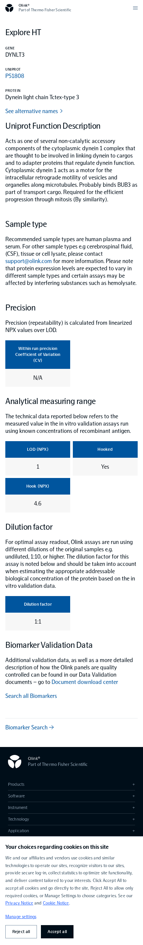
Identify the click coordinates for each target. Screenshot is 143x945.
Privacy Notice (19, 903)
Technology (71, 819)
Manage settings (20, 916)
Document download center (85, 682)
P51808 (14, 76)
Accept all (57, 931)
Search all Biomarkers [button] (31, 696)
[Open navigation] (135, 8)
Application (71, 831)
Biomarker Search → (29, 727)
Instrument (71, 807)
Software (71, 796)
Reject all (21, 931)
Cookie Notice (56, 903)
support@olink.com (28, 261)
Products (71, 784)
